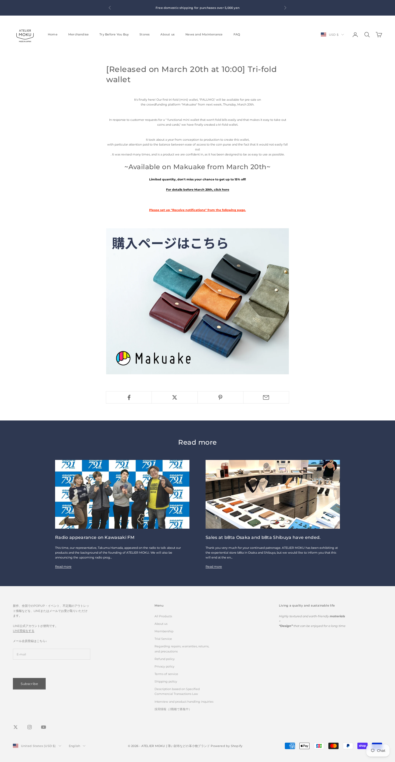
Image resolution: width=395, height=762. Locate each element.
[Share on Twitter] (174, 397)
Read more (63, 566)
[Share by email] (266, 397)
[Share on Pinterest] (220, 397)
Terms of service (166, 674)
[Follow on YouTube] (43, 727)
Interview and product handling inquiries (184, 701)
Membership (164, 631)
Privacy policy (164, 666)
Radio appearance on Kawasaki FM (94, 537)
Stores (144, 34)
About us (167, 34)
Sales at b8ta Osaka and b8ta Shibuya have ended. (263, 537)
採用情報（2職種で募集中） (173, 709)
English (74, 746)
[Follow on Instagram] (29, 727)
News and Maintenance (203, 34)
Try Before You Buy (114, 34)
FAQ (237, 34)
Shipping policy (166, 681)
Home (53, 34)
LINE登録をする (23, 631)
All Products (163, 616)
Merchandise (78, 34)
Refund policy (165, 659)
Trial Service (163, 639)
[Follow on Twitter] (15, 727)
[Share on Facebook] (129, 397)
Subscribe (29, 684)
